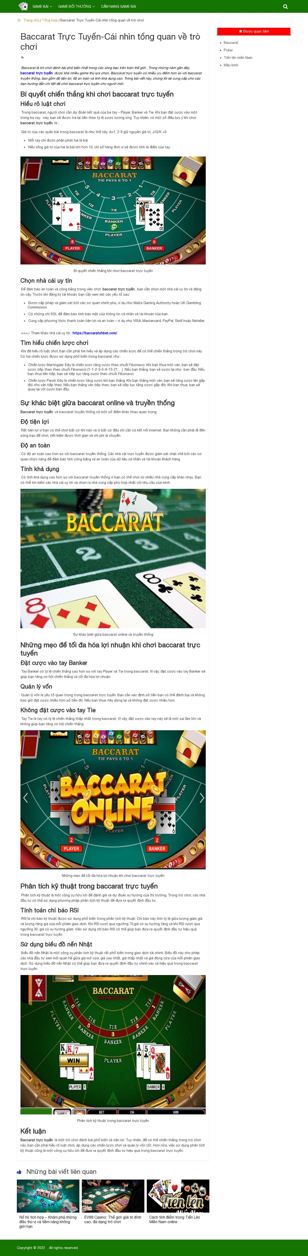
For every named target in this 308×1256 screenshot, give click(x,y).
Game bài (40, 6)
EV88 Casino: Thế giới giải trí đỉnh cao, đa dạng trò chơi (112, 1219)
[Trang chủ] (23, 6)
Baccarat (231, 43)
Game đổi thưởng (74, 6)
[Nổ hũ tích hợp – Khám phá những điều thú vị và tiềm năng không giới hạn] (48, 1182)
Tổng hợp (50, 20)
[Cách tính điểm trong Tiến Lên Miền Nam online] (178, 1182)
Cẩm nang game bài (118, 6)
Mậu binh (231, 65)
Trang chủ (30, 20)
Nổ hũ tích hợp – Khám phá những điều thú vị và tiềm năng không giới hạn (48, 1222)
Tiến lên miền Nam (238, 58)
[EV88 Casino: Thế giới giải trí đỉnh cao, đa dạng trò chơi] (113, 1182)
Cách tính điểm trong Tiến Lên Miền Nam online (174, 1219)
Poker (228, 50)
